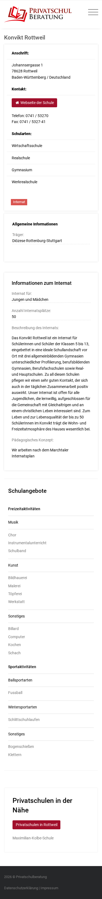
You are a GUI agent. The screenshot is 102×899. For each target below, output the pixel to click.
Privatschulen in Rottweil (36, 824)
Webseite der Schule (37, 102)
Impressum (49, 888)
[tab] (51, 522)
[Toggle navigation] (91, 12)
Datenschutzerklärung (21, 888)
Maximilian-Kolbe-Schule (33, 838)
